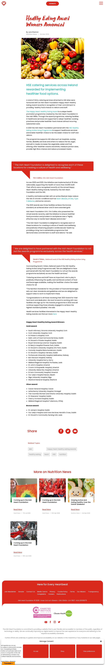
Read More (18, 509)
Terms (72, 592)
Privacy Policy (4, 661)
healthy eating (35, 454)
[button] (101, 641)
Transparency (93, 592)
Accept (35, 651)
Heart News (17, 513)
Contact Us (30, 592)
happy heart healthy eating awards (61, 449)
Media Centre (42, 592)
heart (46, 454)
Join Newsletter (10, 592)
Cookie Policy (62, 592)
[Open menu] (101, 4)
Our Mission (81, 592)
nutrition (62, 454)
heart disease (61, 198)
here (55, 314)
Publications (61, 594)
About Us (12, 661)
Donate (52, 4)
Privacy (52, 592)
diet (30, 449)
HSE (54, 454)
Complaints (41, 594)
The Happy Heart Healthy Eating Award (42, 111)
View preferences (89, 651)
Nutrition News (31, 34)
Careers (51, 594)
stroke (70, 198)
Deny (62, 651)
